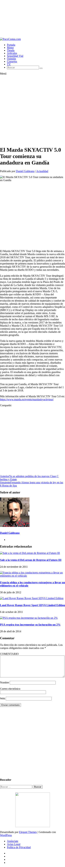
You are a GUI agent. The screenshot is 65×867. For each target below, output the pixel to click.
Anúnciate (12, 841)
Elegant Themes (28, 832)
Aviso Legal (13, 844)
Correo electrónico (10, 688)
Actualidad (42, 171)
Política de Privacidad (19, 847)
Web (2, 698)
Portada (11, 44)
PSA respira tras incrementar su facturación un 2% (30, 624)
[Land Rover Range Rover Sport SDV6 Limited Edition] (31, 598)
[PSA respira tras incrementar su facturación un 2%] (29, 617)
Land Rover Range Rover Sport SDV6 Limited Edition (32, 605)
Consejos (12, 61)
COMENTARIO (9, 653)
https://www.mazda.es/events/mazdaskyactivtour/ (27, 399)
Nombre (4, 682)
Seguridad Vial (15, 55)
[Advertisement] (32, 19)
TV (9, 64)
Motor (10, 47)
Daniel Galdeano (25, 171)
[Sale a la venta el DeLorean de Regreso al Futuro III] (30, 553)
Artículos (12, 53)
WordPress (6, 835)
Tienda (10, 50)
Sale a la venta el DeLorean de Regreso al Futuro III (30, 559)
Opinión (11, 58)
